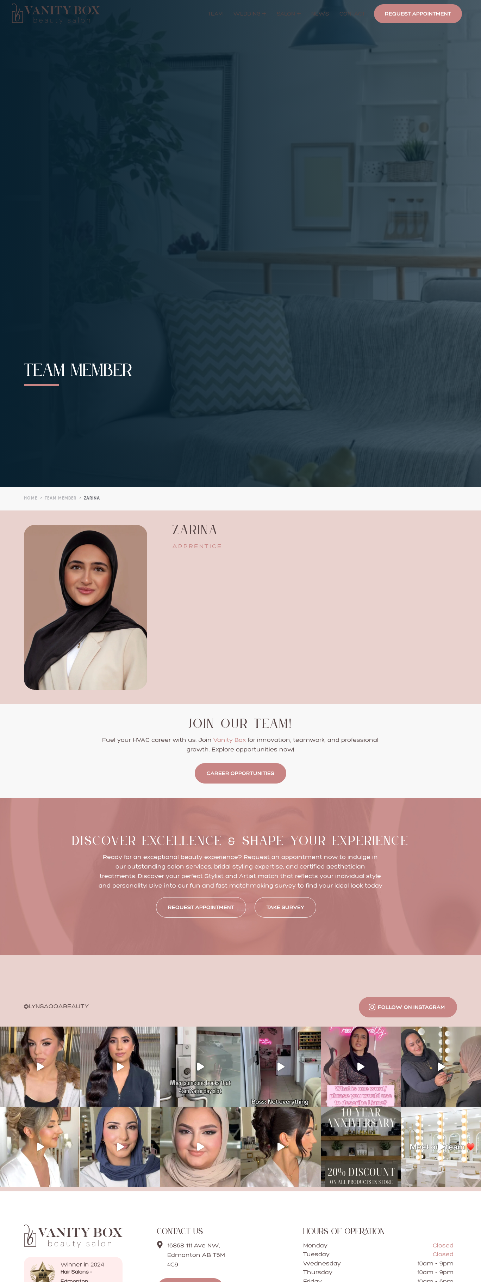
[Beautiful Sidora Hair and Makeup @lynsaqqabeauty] (40, 1067)
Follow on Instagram (411, 1007)
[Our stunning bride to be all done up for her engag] (281, 1147)
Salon (286, 13)
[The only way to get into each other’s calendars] (441, 1067)
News (320, 13)
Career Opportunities (240, 773)
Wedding (247, 13)
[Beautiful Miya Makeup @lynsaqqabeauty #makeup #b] (120, 1147)
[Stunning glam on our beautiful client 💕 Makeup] (120, 1067)
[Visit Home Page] (73, 1246)
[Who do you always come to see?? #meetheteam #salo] (441, 1147)
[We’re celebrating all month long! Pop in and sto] (361, 1147)
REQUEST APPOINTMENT (201, 907)
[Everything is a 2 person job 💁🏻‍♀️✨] (281, 1067)
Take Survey (285, 907)
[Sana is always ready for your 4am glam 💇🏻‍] (200, 1067)
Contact (352, 13)
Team (215, 13)
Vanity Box (229, 740)
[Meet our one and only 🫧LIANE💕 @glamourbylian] (361, 1067)
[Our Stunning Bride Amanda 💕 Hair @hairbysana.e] (40, 1147)
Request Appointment (418, 13)
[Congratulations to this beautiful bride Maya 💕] (200, 1147)
